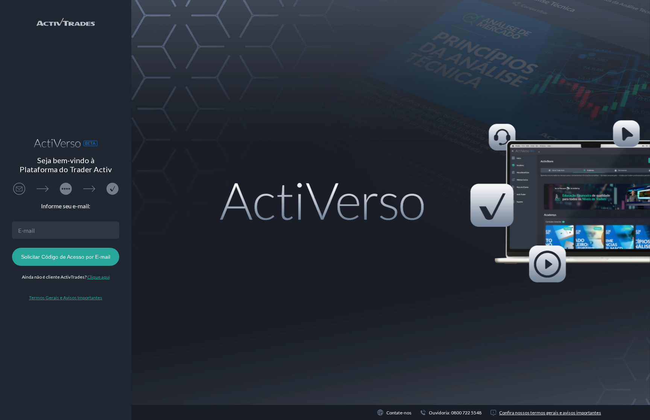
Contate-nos (399, 412)
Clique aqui (98, 277)
